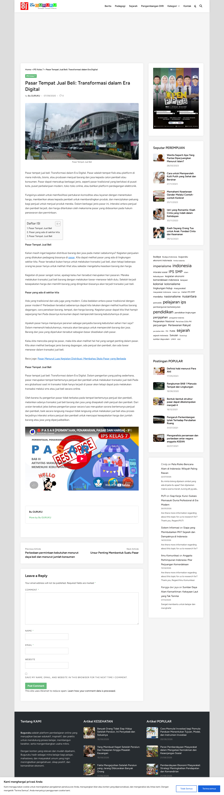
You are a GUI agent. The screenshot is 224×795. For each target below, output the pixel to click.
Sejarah (133, 6)
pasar (71, 257)
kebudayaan (158, 276)
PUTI (163, 495)
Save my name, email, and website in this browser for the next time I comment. (76, 677)
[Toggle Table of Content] (56, 223)
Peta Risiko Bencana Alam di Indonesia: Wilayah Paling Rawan (179, 469)
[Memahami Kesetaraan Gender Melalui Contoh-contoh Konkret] (159, 191)
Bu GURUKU (34, 95)
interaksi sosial (160, 272)
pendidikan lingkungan (185, 312)
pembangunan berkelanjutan (166, 307)
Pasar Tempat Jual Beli (40, 228)
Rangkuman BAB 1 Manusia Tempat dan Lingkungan (181, 385)
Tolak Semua (186, 788)
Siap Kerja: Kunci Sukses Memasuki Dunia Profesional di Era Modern (179, 500)
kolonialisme (172, 284)
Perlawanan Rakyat (179, 325)
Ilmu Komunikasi (170, 555)
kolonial (158, 284)
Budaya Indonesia (169, 257)
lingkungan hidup (162, 288)
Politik (172, 331)
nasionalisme (172, 296)
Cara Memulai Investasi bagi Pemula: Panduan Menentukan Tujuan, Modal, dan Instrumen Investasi (180, 731)
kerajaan (184, 280)
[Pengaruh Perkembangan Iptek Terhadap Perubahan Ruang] (159, 417)
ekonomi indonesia (162, 260)
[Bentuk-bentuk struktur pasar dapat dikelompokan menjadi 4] (159, 399)
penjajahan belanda (176, 318)
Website (30, 659)
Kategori (172, 6)
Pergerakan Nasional (163, 321)
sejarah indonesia (160, 335)
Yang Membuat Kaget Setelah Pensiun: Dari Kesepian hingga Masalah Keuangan (118, 750)
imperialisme (162, 266)
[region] (112, 786)
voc (179, 339)
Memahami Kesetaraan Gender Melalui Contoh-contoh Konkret (180, 194)
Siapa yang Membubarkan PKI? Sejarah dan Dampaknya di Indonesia (178, 532)
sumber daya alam (161, 339)
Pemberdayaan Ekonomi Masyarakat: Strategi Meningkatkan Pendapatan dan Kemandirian (180, 768)
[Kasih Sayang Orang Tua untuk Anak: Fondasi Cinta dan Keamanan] (159, 228)
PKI (167, 331)
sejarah (183, 330)
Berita (108, 6)
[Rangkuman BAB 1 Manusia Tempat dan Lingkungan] (159, 383)
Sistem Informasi (170, 527)
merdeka (158, 296)
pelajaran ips (174, 301)
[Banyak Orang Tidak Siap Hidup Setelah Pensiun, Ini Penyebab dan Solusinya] (89, 728)
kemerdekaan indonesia (166, 279)
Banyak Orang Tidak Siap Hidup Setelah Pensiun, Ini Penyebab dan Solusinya (116, 731)
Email (29, 645)
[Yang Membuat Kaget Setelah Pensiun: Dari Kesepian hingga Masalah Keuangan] (89, 747)
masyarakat (180, 288)
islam (186, 272)
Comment (32, 590)
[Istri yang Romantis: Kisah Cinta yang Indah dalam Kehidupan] (159, 210)
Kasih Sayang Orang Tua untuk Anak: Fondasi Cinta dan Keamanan (181, 231)
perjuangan (160, 325)
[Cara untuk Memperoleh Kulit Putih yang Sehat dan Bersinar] (159, 173)
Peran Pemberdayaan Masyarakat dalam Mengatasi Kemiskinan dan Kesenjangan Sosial (178, 750)
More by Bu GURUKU (40, 517)
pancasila (157, 302)
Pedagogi (120, 6)
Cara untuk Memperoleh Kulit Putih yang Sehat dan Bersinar (181, 176)
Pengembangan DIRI (152, 6)
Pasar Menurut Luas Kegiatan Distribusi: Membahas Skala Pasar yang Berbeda (82, 358)
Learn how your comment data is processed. (92, 690)
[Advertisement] (112, 35)
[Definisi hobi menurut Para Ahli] (159, 368)
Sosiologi (183, 335)
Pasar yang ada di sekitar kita (44, 232)
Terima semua (209, 788)
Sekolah (174, 335)
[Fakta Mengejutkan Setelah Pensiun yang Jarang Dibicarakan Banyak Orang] (89, 765)
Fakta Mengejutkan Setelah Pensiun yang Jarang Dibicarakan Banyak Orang (117, 768)
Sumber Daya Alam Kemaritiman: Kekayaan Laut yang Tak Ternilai (179, 592)
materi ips (176, 292)
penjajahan (160, 317)
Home (28, 69)
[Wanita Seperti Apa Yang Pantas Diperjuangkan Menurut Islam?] (159, 155)
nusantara (189, 296)
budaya (157, 256)
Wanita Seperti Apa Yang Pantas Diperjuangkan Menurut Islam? (180, 158)
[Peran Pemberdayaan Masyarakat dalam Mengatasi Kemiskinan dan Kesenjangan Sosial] (152, 747)
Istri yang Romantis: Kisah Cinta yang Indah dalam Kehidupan (181, 213)
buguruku (183, 256)
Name (29, 631)
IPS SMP (176, 271)
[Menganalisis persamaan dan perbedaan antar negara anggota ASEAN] (159, 435)
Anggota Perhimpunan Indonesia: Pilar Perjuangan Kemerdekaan (176, 560)
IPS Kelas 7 (38, 69)
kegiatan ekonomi (174, 276)
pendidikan (163, 311)
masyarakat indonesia (162, 292)
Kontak (187, 6)
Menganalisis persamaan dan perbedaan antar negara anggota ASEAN (182, 438)
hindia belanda (179, 261)
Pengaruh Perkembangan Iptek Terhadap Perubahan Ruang (181, 420)
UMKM (173, 339)
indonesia (182, 265)
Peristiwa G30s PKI (184, 321)
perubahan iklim (158, 331)
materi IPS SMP (188, 292)
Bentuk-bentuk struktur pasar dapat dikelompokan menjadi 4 (181, 402)
